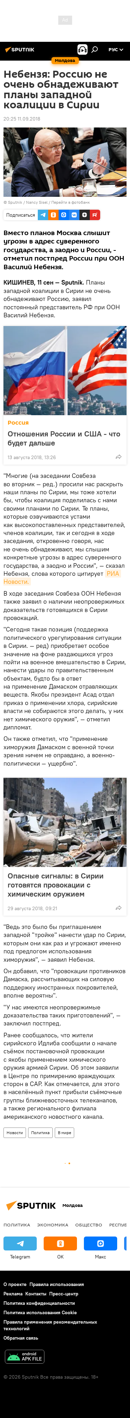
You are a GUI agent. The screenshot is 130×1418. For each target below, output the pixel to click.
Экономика (52, 1225)
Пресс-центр (63, 1294)
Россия (18, 422)
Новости (15, 1132)
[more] (118, 457)
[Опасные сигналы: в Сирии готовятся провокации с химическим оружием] (65, 822)
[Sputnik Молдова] (20, 52)
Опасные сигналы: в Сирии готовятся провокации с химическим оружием (56, 884)
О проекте (15, 1284)
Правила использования (56, 1284)
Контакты (35, 1294)
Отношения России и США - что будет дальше (64, 438)
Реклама (13, 1294)
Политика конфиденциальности (39, 1303)
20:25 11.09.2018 (21, 119)
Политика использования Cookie (40, 1312)
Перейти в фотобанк (70, 202)
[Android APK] (24, 1357)
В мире (64, 1132)
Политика (40, 1132)
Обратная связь (20, 1338)
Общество (88, 1225)
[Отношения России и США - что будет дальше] (65, 370)
